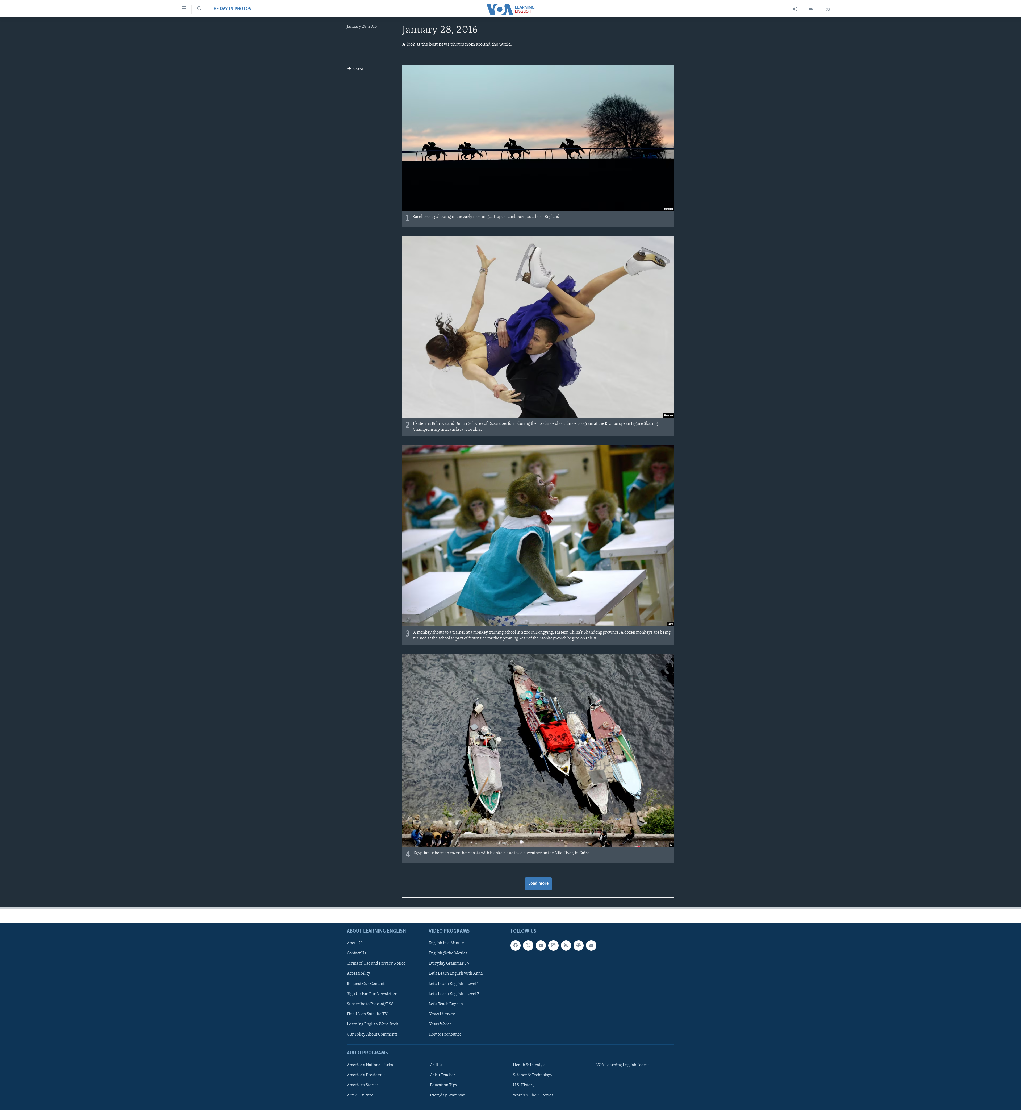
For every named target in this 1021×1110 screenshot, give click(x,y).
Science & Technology (532, 1075)
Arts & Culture (360, 1095)
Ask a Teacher (442, 1075)
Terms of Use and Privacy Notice (376, 963)
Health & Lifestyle (529, 1065)
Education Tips (443, 1085)
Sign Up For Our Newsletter (372, 994)
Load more (538, 883)
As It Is (436, 1065)
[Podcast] (579, 945)
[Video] (811, 9)
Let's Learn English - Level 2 (454, 994)
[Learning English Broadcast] (795, 9)
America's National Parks (370, 1065)
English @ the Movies (448, 953)
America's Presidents (366, 1075)
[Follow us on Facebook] (515, 945)
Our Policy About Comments (372, 1034)
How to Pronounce (445, 1034)
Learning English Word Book (373, 1024)
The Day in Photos (231, 9)
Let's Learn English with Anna (456, 973)
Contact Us (356, 953)
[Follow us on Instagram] (553, 945)
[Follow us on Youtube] (541, 945)
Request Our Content (365, 984)
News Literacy (442, 1014)
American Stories (363, 1085)
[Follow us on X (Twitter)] (528, 945)
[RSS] (566, 945)
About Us (355, 943)
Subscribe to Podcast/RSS (370, 1004)
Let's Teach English (446, 1004)
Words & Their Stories (533, 1095)
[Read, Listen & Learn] (827, 9)
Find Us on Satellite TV (367, 1014)
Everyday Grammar (447, 1095)
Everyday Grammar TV (449, 963)
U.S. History (523, 1085)
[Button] (355, 70)
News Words (440, 1024)
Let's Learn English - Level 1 (454, 984)
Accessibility (358, 973)
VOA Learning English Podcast (623, 1065)
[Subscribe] (591, 945)
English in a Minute (446, 943)
